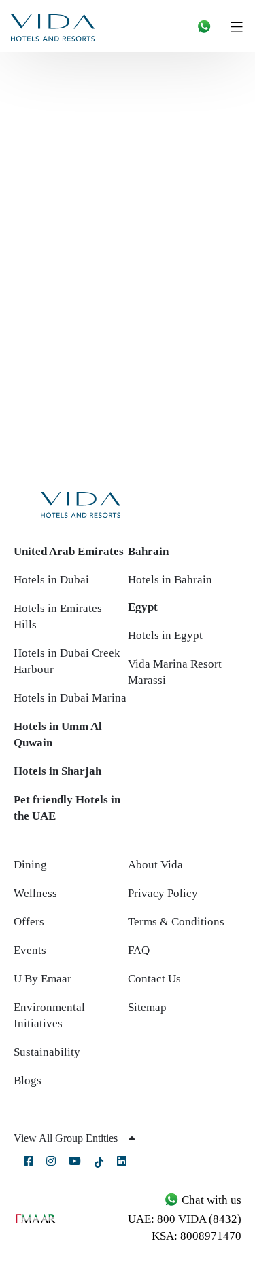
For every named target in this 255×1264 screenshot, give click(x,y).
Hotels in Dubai (51, 579)
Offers (29, 921)
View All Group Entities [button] (67, 1138)
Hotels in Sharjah (57, 771)
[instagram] (51, 1160)
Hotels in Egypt (165, 635)
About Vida (155, 864)
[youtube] (75, 1160)
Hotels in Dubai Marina (70, 697)
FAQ (139, 950)
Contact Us (154, 978)
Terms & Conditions (176, 921)
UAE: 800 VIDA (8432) (184, 1218)
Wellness (35, 893)
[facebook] (28, 1160)
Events (30, 950)
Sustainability (47, 1052)
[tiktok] (99, 1162)
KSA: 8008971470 (196, 1235)
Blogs (27, 1080)
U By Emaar (42, 978)
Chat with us (210, 1199)
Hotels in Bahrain (170, 579)
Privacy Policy (163, 893)
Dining (30, 864)
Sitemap (147, 1007)
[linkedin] (121, 1160)
